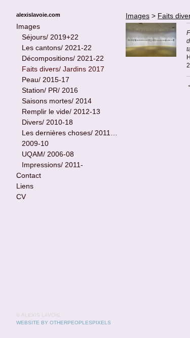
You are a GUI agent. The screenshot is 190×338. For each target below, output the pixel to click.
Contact (28, 175)
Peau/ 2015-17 (45, 80)
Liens (24, 186)
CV (21, 197)
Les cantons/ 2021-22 (57, 48)
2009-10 (35, 143)
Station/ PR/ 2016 (50, 90)
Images (28, 26)
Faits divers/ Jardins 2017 (63, 69)
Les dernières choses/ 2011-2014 (70, 133)
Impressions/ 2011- (52, 165)
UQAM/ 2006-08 (48, 154)
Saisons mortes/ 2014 (57, 101)
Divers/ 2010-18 (47, 122)
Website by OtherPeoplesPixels (63, 322)
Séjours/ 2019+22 (50, 37)
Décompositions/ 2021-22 (63, 58)
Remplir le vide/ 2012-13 (61, 111)
